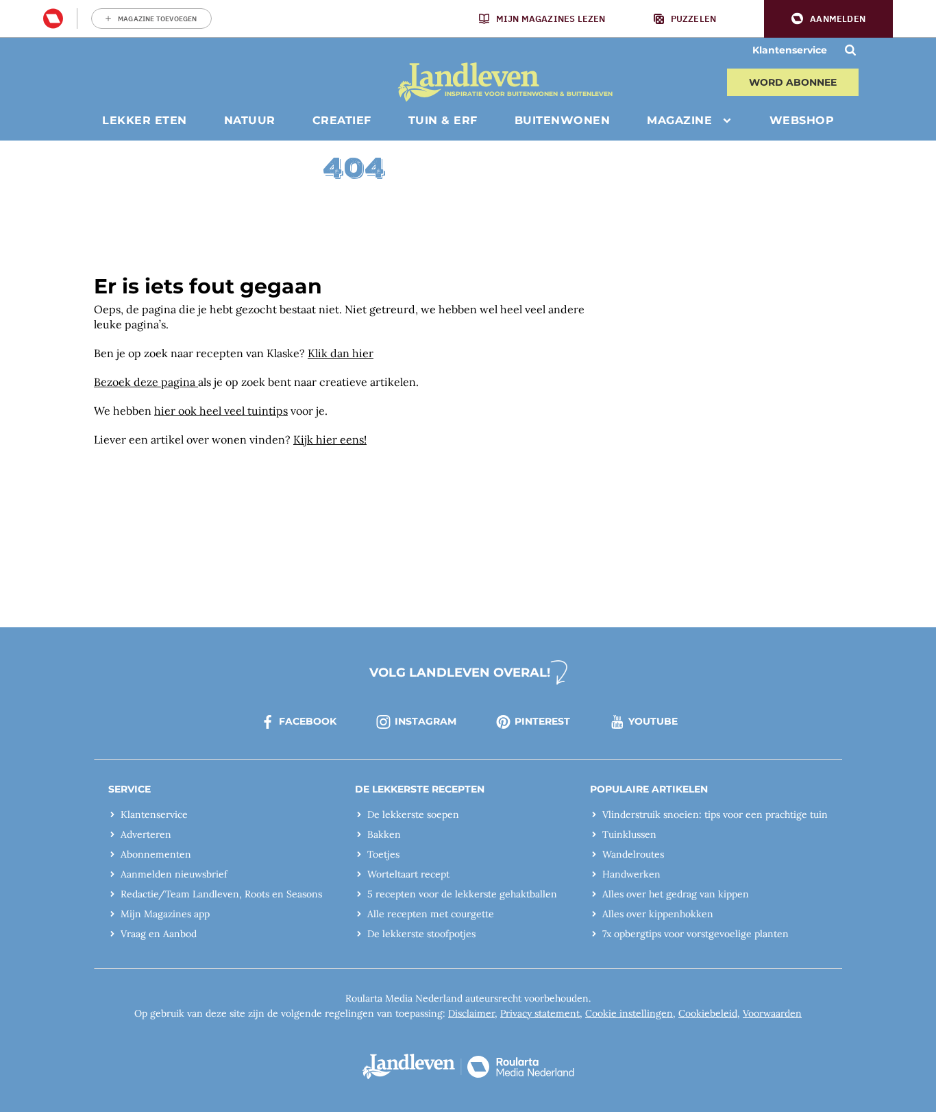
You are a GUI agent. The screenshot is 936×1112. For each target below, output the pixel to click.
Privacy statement (540, 1013)
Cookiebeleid (707, 1013)
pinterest (542, 721)
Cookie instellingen (629, 1013)
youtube (653, 721)
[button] (828, 19)
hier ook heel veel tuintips (221, 411)
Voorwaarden (772, 1013)
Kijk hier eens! (330, 439)
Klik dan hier (340, 353)
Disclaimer (471, 1013)
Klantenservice (789, 50)
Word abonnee (793, 82)
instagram (425, 721)
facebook (307, 721)
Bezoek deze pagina (146, 382)
